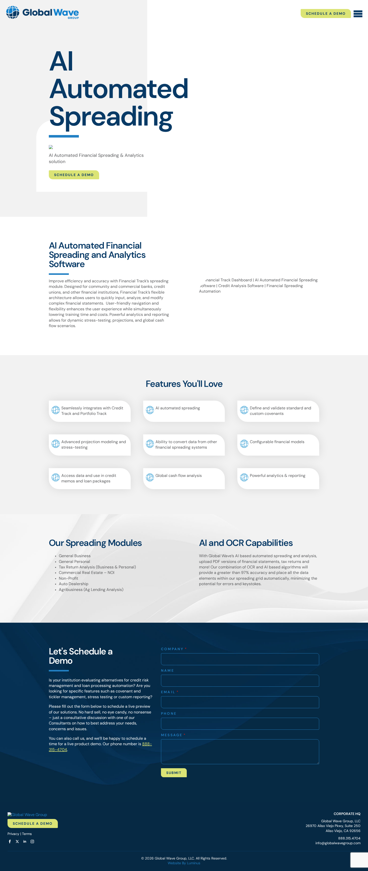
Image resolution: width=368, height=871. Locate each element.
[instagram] (32, 841)
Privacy (13, 834)
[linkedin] (25, 841)
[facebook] (10, 841)
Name (167, 671)
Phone (169, 714)
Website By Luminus (184, 863)
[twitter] (17, 841)
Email (170, 692)
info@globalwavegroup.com (337, 843)
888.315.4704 (349, 838)
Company (174, 649)
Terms (27, 834)
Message (173, 735)
